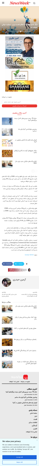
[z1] (19, 270)
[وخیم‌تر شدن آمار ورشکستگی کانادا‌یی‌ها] (7, 353)
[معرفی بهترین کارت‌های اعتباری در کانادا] (7, 331)
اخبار (25, 394)
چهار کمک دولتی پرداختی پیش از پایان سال (26, 318)
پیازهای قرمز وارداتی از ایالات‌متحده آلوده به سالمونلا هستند (29, 295)
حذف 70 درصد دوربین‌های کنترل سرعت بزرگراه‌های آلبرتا (25, 119)
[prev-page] (36, 171)
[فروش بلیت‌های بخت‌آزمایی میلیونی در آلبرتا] (7, 142)
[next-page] (33, 171)
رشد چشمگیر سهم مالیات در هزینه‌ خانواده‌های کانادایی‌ (27, 362)
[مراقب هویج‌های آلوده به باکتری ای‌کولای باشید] (7, 153)
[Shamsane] (19, 86)
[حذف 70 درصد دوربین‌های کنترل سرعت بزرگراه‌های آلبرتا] (7, 121)
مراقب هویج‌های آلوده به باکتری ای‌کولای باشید (25, 151)
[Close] (37, 440)
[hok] (19, 63)
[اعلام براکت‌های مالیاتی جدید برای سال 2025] (7, 164)
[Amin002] (19, 46)
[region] (19, 452)
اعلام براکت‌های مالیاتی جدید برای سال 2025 (26, 162)
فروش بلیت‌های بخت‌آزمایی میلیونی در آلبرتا (26, 141)
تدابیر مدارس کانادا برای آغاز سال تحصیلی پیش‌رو (9, 295)
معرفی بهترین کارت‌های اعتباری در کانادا (25, 328)
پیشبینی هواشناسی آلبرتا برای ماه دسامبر (27, 130)
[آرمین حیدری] (7, 32)
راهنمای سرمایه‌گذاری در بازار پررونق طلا (25, 339)
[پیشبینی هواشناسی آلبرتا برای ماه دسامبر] (7, 132)
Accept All (19, 457)
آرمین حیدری (16, 31)
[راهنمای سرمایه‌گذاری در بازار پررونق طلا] (7, 342)
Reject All (20, 462)
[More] (27, 264)
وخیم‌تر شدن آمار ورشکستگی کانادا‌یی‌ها (25, 350)
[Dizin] (19, 75)
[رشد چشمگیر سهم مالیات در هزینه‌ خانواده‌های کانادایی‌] (7, 364)
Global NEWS (29, 255)
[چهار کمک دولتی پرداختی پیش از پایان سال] (7, 320)
